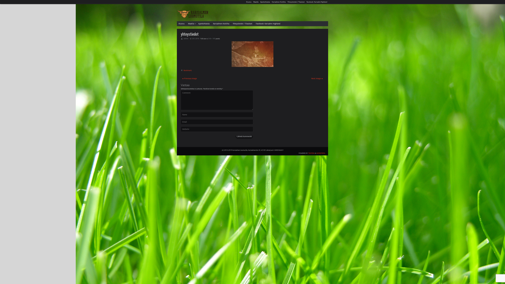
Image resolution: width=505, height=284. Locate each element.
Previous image (190, 78)
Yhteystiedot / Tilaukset (296, 2)
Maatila (255, 2)
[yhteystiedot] (252, 54)
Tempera (311, 153)
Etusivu (248, 2)
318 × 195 (211, 38)
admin (186, 38)
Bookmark (188, 70)
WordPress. (320, 153)
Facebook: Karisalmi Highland (317, 2)
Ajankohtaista (265, 2)
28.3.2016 (195, 38)
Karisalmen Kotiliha (279, 2)
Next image (316, 78)
